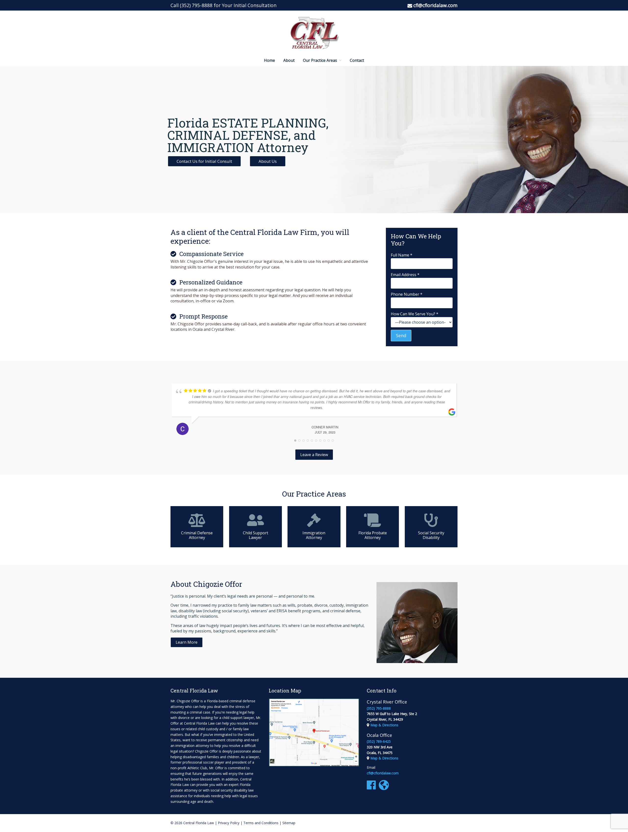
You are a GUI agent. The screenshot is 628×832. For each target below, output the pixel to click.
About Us (268, 161)
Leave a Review (314, 454)
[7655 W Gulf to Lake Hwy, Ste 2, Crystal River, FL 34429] (314, 765)
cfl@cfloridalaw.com (435, 5)
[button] (186, 642)
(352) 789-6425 (379, 741)
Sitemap (288, 822)
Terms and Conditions (260, 822)
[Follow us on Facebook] (372, 787)
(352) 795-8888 (196, 5)
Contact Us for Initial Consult (204, 161)
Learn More (186, 642)
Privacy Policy (228, 822)
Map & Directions (384, 725)
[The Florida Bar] (385, 787)
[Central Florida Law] (314, 32)
